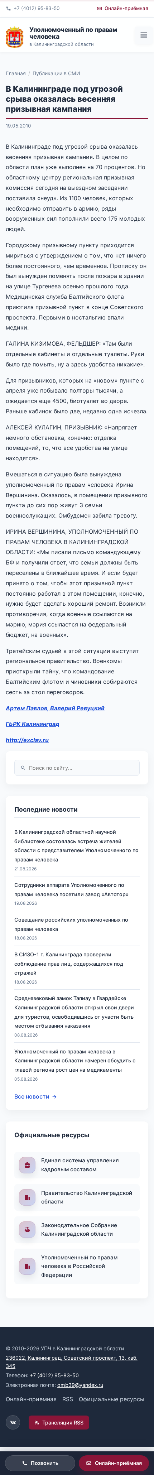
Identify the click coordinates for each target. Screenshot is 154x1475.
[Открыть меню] (144, 35)
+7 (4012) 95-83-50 (54, 1375)
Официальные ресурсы (111, 1399)
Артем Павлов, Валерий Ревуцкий (55, 708)
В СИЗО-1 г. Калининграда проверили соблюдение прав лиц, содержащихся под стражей (68, 963)
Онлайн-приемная (31, 1399)
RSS (67, 1399)
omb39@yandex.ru (80, 1385)
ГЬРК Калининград (32, 723)
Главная (16, 73)
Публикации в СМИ (56, 73)
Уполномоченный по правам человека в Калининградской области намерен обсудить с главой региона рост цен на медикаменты (74, 1060)
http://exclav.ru (27, 740)
